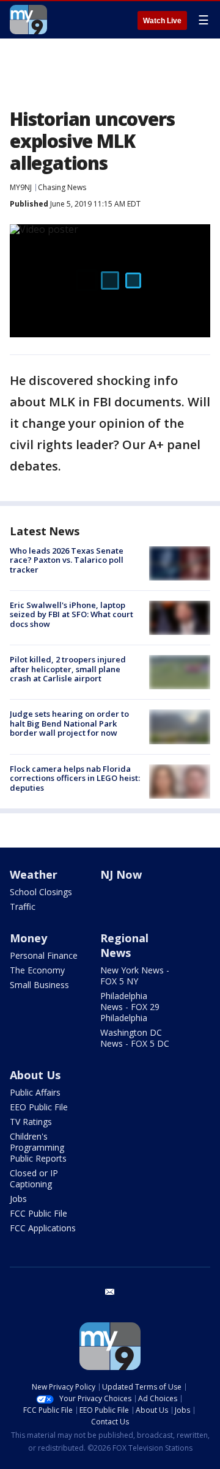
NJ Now (121, 874)
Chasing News (62, 187)
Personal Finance (44, 955)
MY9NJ (21, 187)
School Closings (41, 892)
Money (28, 938)
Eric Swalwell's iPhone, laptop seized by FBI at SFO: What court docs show (71, 614)
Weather (33, 874)
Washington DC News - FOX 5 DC (134, 1038)
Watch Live (162, 20)
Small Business (39, 985)
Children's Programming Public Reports (38, 1147)
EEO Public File (39, 1107)
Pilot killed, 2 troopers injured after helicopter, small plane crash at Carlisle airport (68, 669)
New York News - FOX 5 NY (134, 975)
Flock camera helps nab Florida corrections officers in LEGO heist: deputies (75, 778)
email (110, 1292)
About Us (35, 1075)
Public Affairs (35, 1092)
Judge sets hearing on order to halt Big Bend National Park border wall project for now (69, 723)
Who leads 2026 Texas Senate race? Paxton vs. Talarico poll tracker (66, 560)
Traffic (22, 906)
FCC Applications (43, 1228)
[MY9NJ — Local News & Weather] (28, 19)
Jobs (18, 1198)
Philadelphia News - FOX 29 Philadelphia (130, 1007)
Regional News (124, 945)
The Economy (37, 970)
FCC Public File (38, 1213)
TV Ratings (31, 1121)
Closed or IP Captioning (34, 1178)
